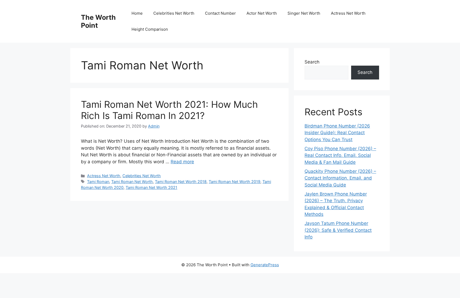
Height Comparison (150, 29)
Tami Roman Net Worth (132, 181)
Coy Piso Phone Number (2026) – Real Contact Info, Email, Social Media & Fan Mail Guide (340, 155)
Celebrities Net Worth (173, 13)
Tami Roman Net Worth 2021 (151, 187)
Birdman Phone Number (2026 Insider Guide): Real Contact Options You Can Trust (337, 132)
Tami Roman (98, 181)
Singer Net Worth (304, 13)
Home (137, 13)
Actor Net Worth (262, 13)
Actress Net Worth (348, 13)
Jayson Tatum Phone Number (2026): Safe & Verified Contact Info (338, 230)
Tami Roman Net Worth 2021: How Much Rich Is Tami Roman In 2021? (169, 110)
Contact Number (220, 13)
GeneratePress (264, 264)
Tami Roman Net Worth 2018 (181, 181)
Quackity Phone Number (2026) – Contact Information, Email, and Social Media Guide (340, 178)
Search (312, 62)
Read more (182, 161)
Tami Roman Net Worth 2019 (234, 181)
